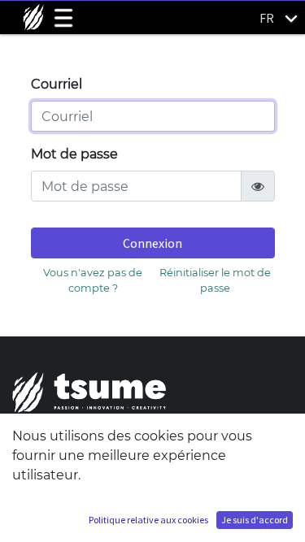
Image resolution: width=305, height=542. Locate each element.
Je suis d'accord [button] (254, 520)
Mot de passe (74, 154)
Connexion (152, 243)
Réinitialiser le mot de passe (215, 280)
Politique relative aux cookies (148, 520)
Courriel (56, 84)
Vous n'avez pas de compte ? (92, 280)
